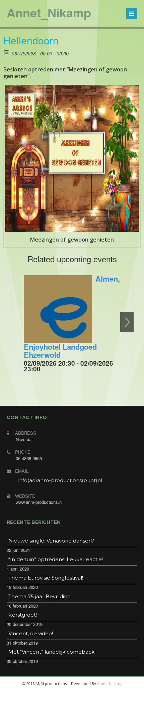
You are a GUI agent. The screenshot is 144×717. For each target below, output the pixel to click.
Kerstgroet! (22, 615)
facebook (47, 710)
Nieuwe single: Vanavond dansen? (51, 540)
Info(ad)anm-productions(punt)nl (59, 480)
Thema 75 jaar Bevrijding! (40, 596)
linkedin (95, 710)
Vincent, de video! (30, 633)
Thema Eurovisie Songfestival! (45, 578)
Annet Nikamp (110, 683)
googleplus (79, 710)
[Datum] (6, 52)
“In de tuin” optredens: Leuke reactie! (55, 559)
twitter (63, 710)
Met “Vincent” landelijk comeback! (51, 652)
